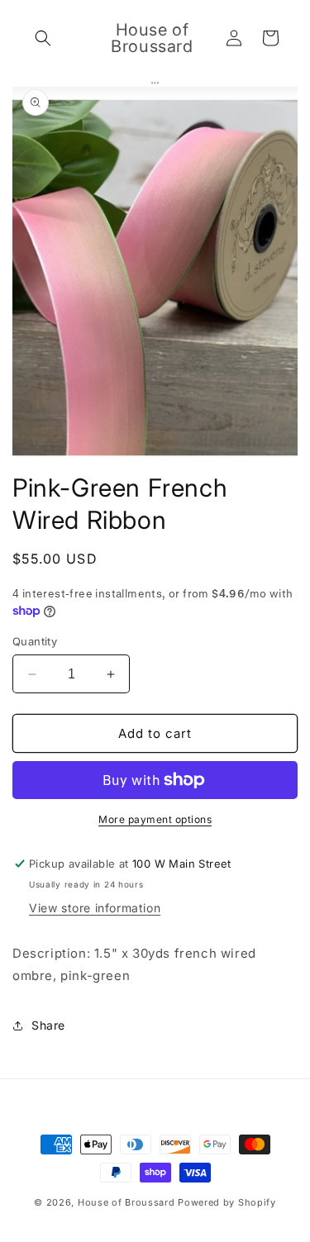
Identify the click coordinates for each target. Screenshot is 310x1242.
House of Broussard (126, 1202)
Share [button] (48, 1025)
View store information (94, 908)
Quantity (34, 641)
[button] (43, 38)
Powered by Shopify (227, 1202)
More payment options (155, 819)
